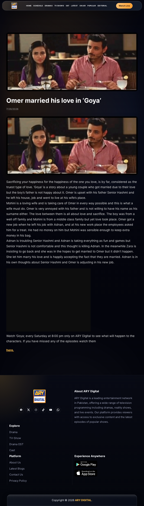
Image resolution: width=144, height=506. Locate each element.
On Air (83, 6)
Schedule (38, 6)
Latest (74, 6)
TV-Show (15, 438)
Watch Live (124, 5)
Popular (91, 6)
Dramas (49, 6)
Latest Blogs (17, 468)
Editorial (102, 6)
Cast (12, 450)
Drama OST (16, 444)
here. (10, 350)
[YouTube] (51, 410)
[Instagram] (36, 410)
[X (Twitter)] (28, 410)
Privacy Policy (18, 480)
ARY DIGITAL (83, 500)
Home (29, 6)
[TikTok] (43, 410)
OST (67, 6)
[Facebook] (21, 410)
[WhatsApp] (58, 410)
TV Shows (59, 6)
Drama (13, 432)
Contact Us (16, 474)
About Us (15, 462)
